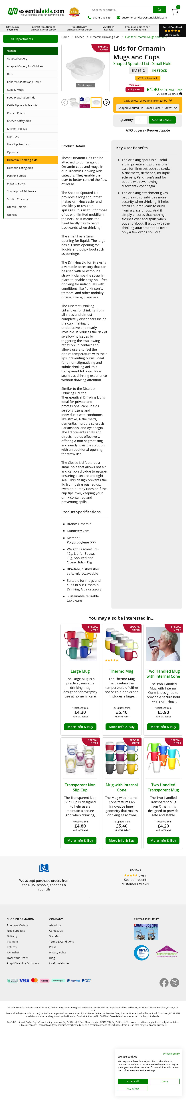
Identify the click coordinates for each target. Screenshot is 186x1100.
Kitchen (79, 37)
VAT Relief (13, 952)
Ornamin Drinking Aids (104, 37)
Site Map (54, 936)
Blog (52, 958)
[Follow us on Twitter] (174, 986)
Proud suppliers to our (137, 28)
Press (52, 947)
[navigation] (30, 39)
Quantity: (127, 120)
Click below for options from (145, 100)
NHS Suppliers (16, 930)
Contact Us (56, 930)
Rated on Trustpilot (172, 30)
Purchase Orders (17, 925)
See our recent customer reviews (135, 881)
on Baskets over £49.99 (79, 28)
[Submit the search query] (159, 9)
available (108, 28)
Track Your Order (17, 958)
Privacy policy (171, 1053)
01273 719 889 (101, 17)
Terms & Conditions (61, 941)
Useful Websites (59, 963)
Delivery (12, 936)
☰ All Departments (20, 39)
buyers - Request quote (148, 130)
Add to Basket (162, 120)
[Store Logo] (36, 12)
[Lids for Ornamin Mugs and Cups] (73, 102)
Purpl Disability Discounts (23, 963)
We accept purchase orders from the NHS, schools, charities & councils (44, 884)
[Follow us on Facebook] (164, 986)
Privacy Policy (57, 952)
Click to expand (85, 85)
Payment (12, 941)
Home (65, 37)
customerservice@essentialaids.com (144, 17)
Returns (12, 947)
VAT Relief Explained (167, 93)
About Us (55, 925)
